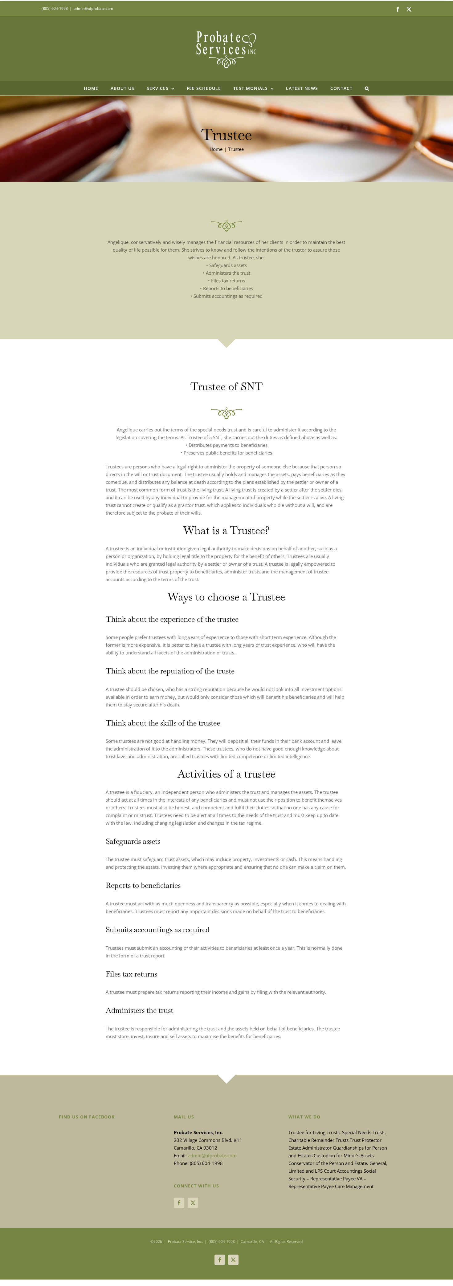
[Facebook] (179, 1203)
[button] (367, 88)
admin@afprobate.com (93, 8)
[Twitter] (193, 1203)
